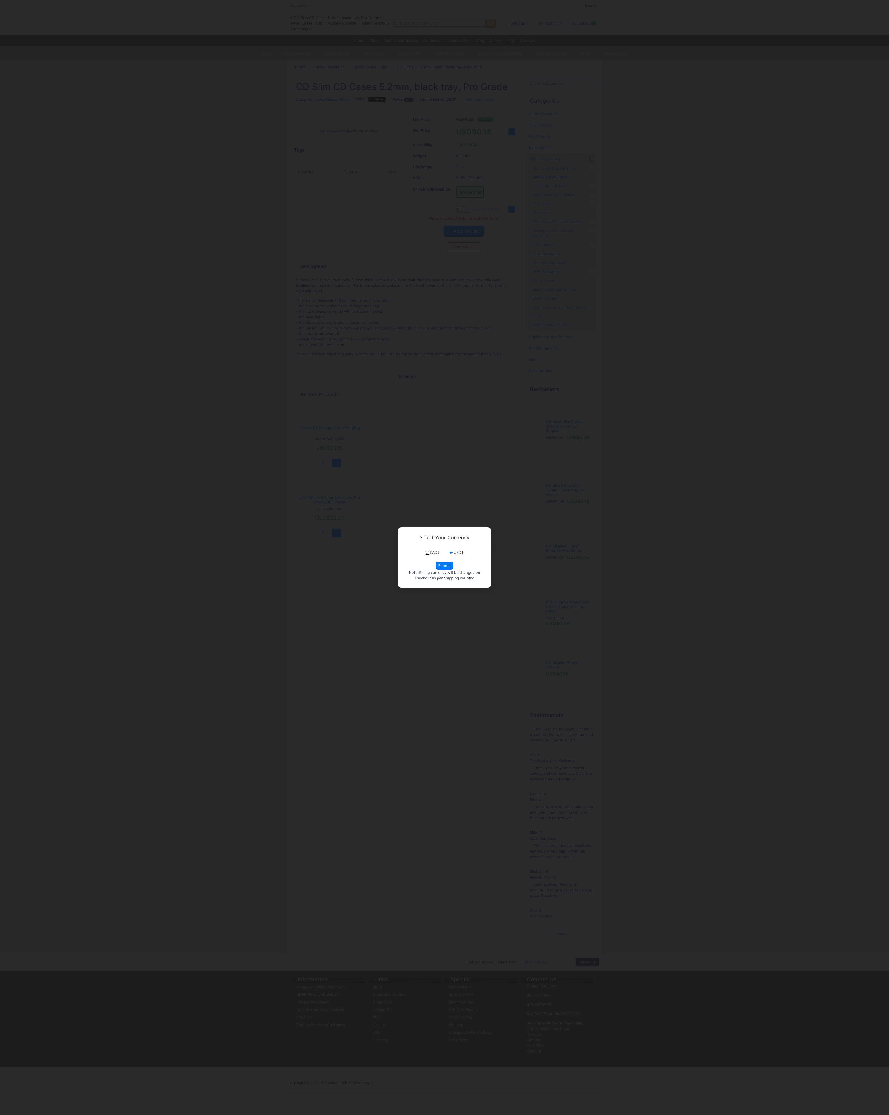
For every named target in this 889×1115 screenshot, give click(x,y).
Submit (444, 565)
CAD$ (434, 552)
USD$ (458, 552)
